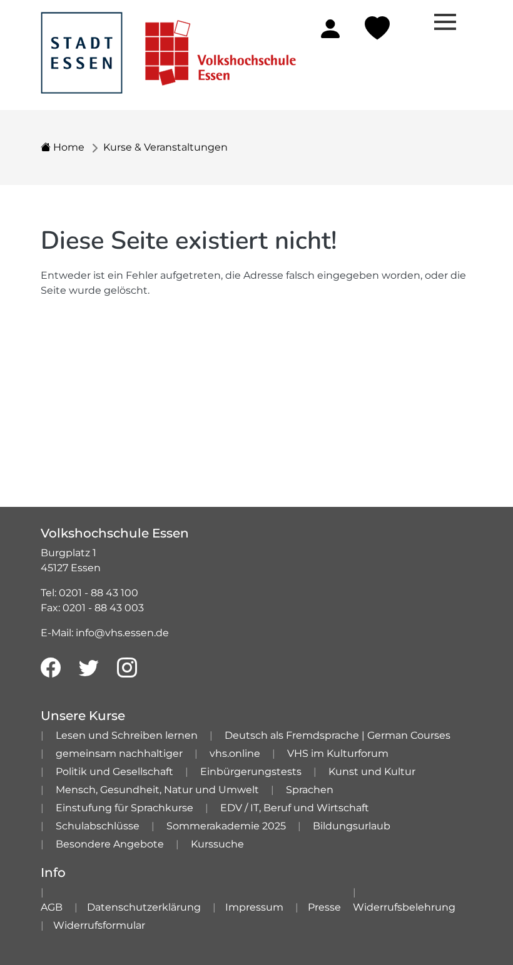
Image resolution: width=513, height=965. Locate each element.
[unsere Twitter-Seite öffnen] (89, 668)
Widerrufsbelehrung (404, 907)
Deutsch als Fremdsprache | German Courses (337, 735)
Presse (324, 907)
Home (67, 147)
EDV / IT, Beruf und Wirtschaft (294, 808)
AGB (52, 907)
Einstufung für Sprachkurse (124, 808)
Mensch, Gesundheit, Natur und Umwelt (157, 790)
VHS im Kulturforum (338, 753)
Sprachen (309, 790)
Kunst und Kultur (371, 772)
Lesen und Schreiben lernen (127, 735)
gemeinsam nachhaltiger (119, 753)
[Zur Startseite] (168, 46)
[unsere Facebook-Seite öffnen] (51, 668)
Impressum (254, 907)
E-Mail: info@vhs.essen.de (105, 633)
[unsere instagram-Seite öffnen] (127, 668)
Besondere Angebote (110, 844)
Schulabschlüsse (98, 826)
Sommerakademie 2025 (226, 826)
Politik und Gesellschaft (114, 772)
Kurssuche (217, 844)
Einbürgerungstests (251, 772)
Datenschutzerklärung (144, 907)
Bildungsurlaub (351, 826)
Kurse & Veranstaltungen (165, 147)
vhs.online (235, 753)
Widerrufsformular (99, 925)
